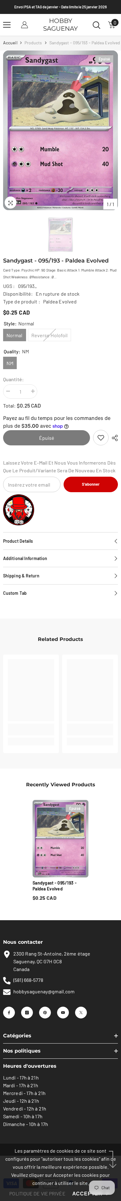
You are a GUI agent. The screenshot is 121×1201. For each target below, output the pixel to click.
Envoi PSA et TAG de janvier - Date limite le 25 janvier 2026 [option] (60, 7)
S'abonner (91, 484)
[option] (60, 130)
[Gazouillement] (81, 1012)
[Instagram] (27, 1012)
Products (33, 42)
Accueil (10, 42)
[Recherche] (96, 25)
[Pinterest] (45, 1012)
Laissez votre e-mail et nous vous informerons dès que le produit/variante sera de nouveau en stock (59, 466)
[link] (101, 437)
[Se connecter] (24, 24)
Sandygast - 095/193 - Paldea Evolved (55, 885)
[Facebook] (9, 1012)
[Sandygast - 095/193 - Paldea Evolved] (60, 838)
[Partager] (113, 438)
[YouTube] (63, 1012)
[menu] (7, 25)
